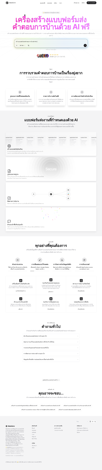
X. (41, 462)
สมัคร (83, 3)
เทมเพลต (49, 3)
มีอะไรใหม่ (34, 438)
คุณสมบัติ (42, 3)
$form (78, 432)
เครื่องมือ (34, 432)
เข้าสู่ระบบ (76, 3)
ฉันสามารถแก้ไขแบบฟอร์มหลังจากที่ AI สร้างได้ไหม (39, 342)
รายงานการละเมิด (58, 430)
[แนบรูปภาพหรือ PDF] (16, 45)
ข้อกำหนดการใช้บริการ (82, 428)
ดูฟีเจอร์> (21, 309)
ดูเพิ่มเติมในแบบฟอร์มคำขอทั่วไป (51, 380)
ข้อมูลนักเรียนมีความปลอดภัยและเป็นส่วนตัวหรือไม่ (39, 359)
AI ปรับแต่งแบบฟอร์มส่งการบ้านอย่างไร (35, 336)
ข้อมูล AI (34, 436)
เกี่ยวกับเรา (34, 445)
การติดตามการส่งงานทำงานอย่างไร (34, 353)
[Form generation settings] (28, 45)
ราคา (60, 3)
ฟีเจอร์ (33, 428)
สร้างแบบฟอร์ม (92, 3)
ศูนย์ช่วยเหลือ (57, 428)
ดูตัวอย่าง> (50, 291)
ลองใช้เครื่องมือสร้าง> (21, 291)
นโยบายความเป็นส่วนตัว (82, 430)
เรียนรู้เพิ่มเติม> (81, 291)
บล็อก (55, 3)
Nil (22, 462)
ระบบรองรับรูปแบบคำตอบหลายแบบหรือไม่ (36, 347)
